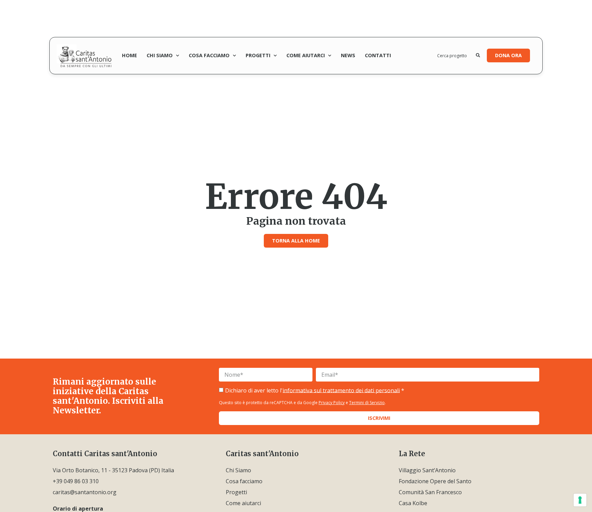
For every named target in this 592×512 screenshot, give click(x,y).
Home (129, 55)
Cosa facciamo (209, 55)
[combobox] (456, 55)
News (348, 55)
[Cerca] (478, 55)
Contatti (378, 55)
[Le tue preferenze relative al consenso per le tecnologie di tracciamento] (580, 500)
